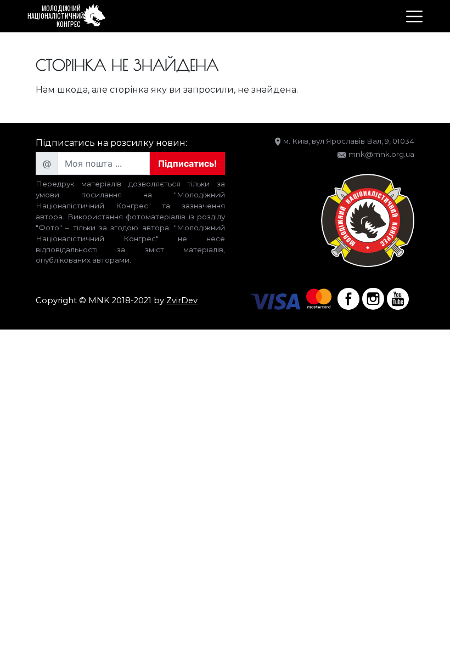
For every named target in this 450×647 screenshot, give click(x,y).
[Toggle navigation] (414, 16)
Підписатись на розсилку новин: (111, 143)
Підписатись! (187, 163)
